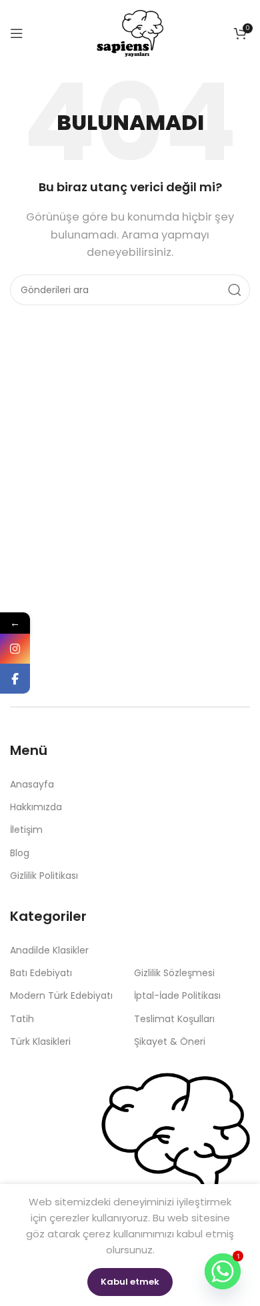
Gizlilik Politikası (44, 875)
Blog (19, 853)
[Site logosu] (130, 32)
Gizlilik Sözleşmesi (174, 973)
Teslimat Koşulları (174, 1018)
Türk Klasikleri (40, 1041)
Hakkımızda (36, 807)
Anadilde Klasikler (49, 950)
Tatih (22, 1018)
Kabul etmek (130, 1281)
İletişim (26, 829)
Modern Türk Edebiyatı (61, 995)
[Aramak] (234, 290)
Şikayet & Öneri (169, 1041)
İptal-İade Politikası (177, 995)
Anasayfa (32, 784)
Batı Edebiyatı (41, 973)
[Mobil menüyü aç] (16, 33)
